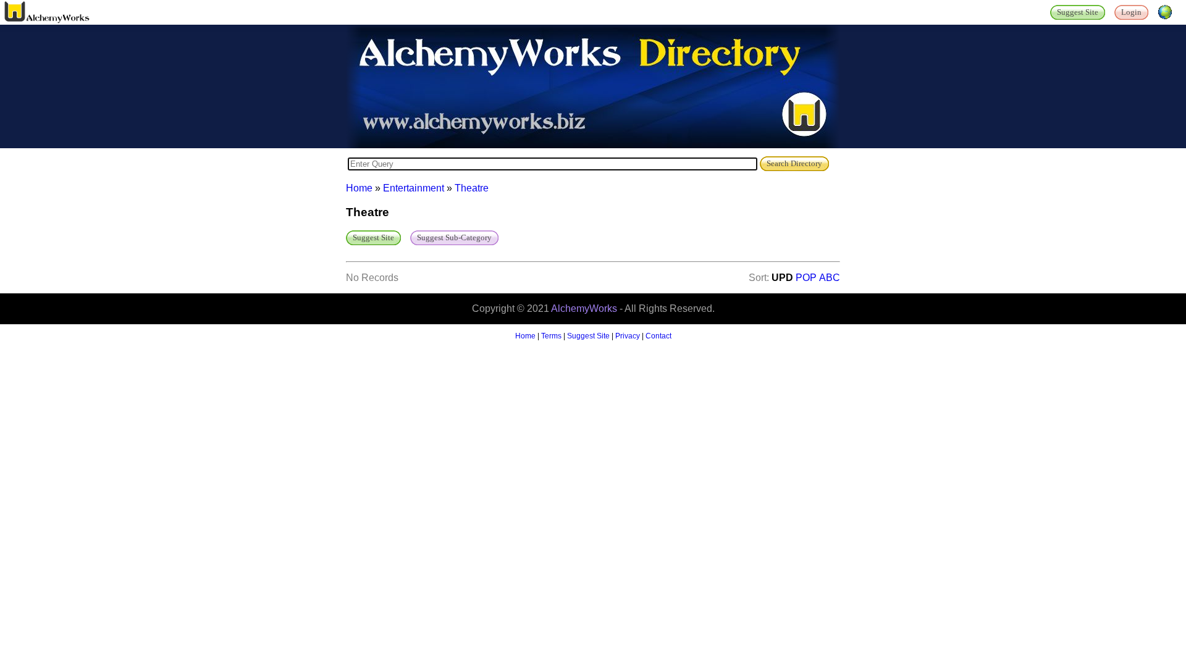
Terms (551, 336)
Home (359, 188)
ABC (829, 277)
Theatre (472, 188)
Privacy (627, 336)
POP (806, 277)
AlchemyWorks (584, 308)
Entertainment (413, 188)
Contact (658, 336)
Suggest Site (588, 336)
